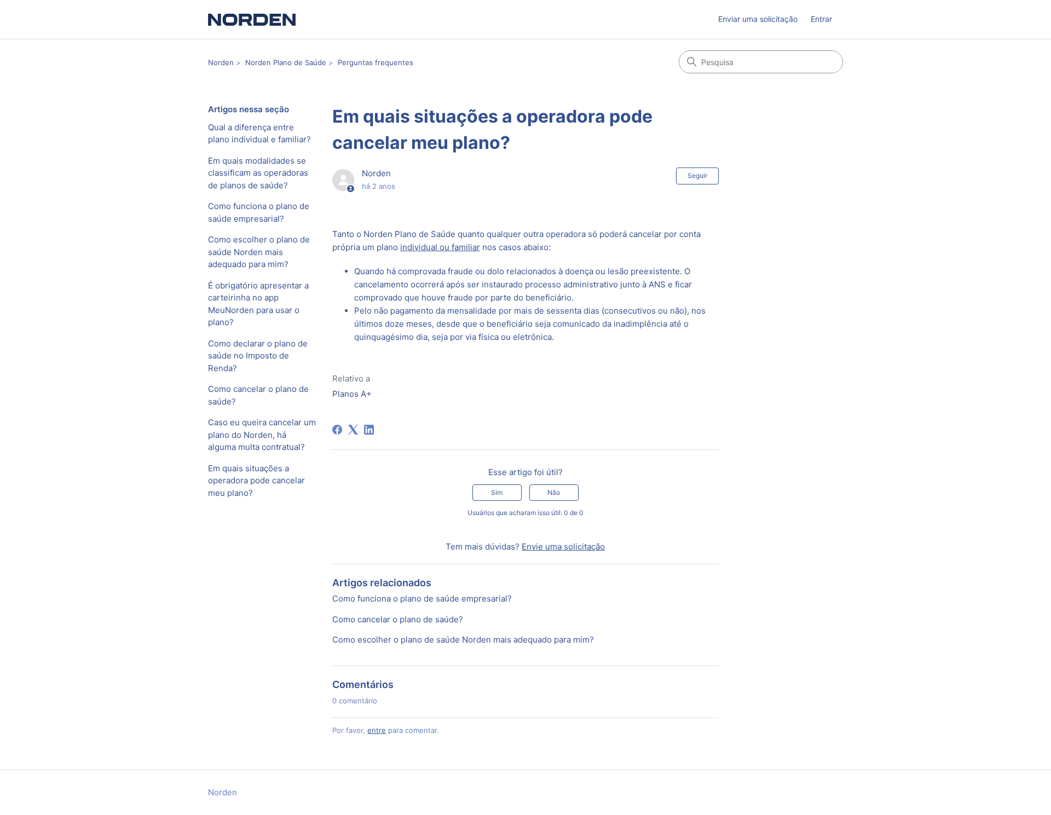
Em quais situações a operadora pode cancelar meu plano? (256, 480)
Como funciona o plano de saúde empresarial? (258, 212)
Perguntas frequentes (375, 62)
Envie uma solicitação (563, 546)
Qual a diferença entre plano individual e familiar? (259, 133)
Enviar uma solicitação (758, 19)
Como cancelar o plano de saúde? (258, 395)
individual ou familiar (440, 247)
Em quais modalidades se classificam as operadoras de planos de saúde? (258, 172)
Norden (221, 62)
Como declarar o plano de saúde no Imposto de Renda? (258, 355)
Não (553, 492)
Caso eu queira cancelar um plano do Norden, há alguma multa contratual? (262, 434)
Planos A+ (352, 394)
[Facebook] (337, 430)
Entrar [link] (821, 19)
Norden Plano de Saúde (285, 62)
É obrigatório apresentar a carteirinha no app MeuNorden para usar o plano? (258, 304)
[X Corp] (353, 430)
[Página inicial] (252, 19)
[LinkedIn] (369, 430)
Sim (497, 492)
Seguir (697, 175)
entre (376, 730)
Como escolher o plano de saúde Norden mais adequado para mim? (259, 251)
